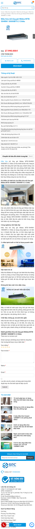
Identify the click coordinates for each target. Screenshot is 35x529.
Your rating (5, 345)
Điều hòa (4, 161)
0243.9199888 (11, 498)
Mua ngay (17, 66)
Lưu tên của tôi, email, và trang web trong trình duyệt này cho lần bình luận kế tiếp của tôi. (16, 382)
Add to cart (10, 60)
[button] (34, 36)
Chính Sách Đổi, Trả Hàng (8, 527)
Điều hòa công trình (10, 12)
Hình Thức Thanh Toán (7, 516)
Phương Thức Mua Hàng (8, 513)
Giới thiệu (3, 511)
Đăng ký (30, 458)
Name (3, 365)
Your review (5, 351)
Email (3, 372)
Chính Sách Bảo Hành (7, 518)
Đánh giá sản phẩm (6, 56)
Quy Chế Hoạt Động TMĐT (8, 520)
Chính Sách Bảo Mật (7, 522)
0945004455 (27, 60)
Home (2, 12)
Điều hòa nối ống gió (22, 12)
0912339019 (29, 501)
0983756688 (9, 501)
